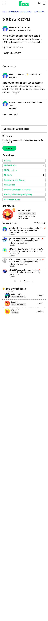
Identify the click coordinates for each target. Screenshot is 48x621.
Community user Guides (14, 180)
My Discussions (10, 170)
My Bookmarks (24, 165)
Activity (7, 161)
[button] (5, 28)
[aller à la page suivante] (33, 281)
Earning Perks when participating (18, 194)
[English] (24, 3)
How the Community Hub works (17, 190)
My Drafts (24, 175)
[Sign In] (44, 3)
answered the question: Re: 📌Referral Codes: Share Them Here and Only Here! (26, 251)
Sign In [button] (9, 148)
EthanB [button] (12, 74)
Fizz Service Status (12, 199)
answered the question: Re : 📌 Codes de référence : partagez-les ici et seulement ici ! (27, 230)
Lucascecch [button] (14, 27)
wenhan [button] (12, 103)
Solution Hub (9, 185)
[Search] (39, 3)
